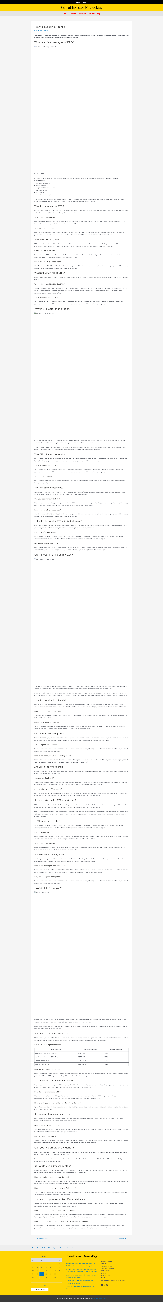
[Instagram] (107, 1285)
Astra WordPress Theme (99, 1298)
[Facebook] (102, 1285)
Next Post (122, 1238)
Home (65, 14)
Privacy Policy (36, 1248)
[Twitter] (104, 1285)
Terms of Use (71, 1248)
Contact (78, 2)
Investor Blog (94, 14)
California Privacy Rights (49, 1248)
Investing (37, 30)
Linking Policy (62, 1248)
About (85, 2)
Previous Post (42, 1238)
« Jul (45, 1285)
